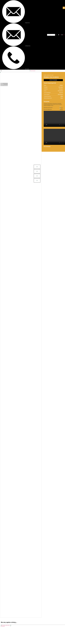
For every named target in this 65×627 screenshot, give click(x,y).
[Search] (56, 35)
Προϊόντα (2, 84)
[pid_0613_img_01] (21, 344)
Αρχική (1, 83)
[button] (64, 8)
